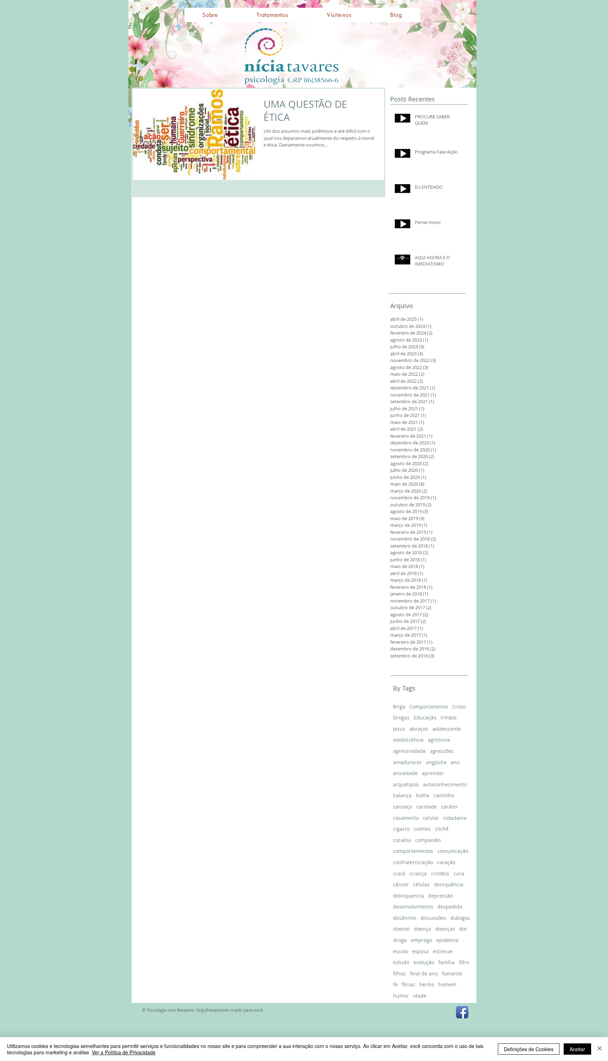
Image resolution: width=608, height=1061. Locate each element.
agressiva (439, 739)
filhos (399, 973)
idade (419, 995)
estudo (401, 962)
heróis (426, 984)
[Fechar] (599, 1049)
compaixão (428, 840)
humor (401, 995)
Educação (425, 717)
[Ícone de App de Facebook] (462, 1012)
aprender (433, 773)
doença (422, 928)
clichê (442, 828)
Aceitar (577, 1049)
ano (455, 762)
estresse (442, 951)
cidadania (455, 818)
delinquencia (408, 895)
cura (459, 873)
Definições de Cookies (528, 1049)
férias (408, 984)
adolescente (446, 728)
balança (402, 795)
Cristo (459, 706)
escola (400, 951)
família (446, 962)
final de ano (424, 973)
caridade (426, 806)
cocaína (402, 840)
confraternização (413, 862)
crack (399, 873)
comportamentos (413, 851)
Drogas (401, 717)
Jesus (399, 728)
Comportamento (429, 706)
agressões (442, 751)
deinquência (448, 884)
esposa (420, 951)
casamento (406, 818)
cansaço (402, 806)
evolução (423, 962)
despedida (449, 906)
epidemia (447, 940)
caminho (443, 795)
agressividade (409, 751)
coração (446, 862)
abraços (419, 728)
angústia (436, 762)
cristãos (440, 873)
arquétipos (406, 784)
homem (447, 984)
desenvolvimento (413, 906)
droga (400, 940)
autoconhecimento (445, 784)
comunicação (452, 851)
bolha (422, 795)
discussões (433, 918)
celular (431, 818)
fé (395, 984)
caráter (449, 806)
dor (463, 928)
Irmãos (449, 717)
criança (418, 873)
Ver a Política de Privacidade (124, 1052)
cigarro (401, 828)
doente (401, 928)
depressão (440, 895)
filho (464, 962)
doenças (445, 928)
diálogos (460, 918)
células (421, 884)
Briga (399, 706)
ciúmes (422, 828)
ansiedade (405, 773)
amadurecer (407, 762)
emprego (421, 940)
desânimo (404, 918)
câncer (401, 884)
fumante (452, 973)
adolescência (408, 739)
